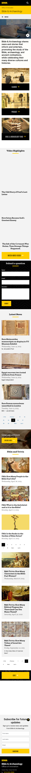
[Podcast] (15, 100)
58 (4, 423)
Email (3, 278)
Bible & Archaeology (12, 11)
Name (3, 270)
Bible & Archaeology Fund (14, 136)
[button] (27, 3)
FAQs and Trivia (15, 451)
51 (20, 416)
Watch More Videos (14, 255)
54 (9, 420)
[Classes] (15, 75)
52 (25, 416)
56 (18, 420)
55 (14, 421)
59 (9, 423)
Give (14, 675)
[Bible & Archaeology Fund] (15, 125)
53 (4, 420)
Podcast (14, 111)
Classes (14, 87)
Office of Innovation (7, 8)
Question (4, 287)
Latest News (15, 314)
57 (23, 420)
